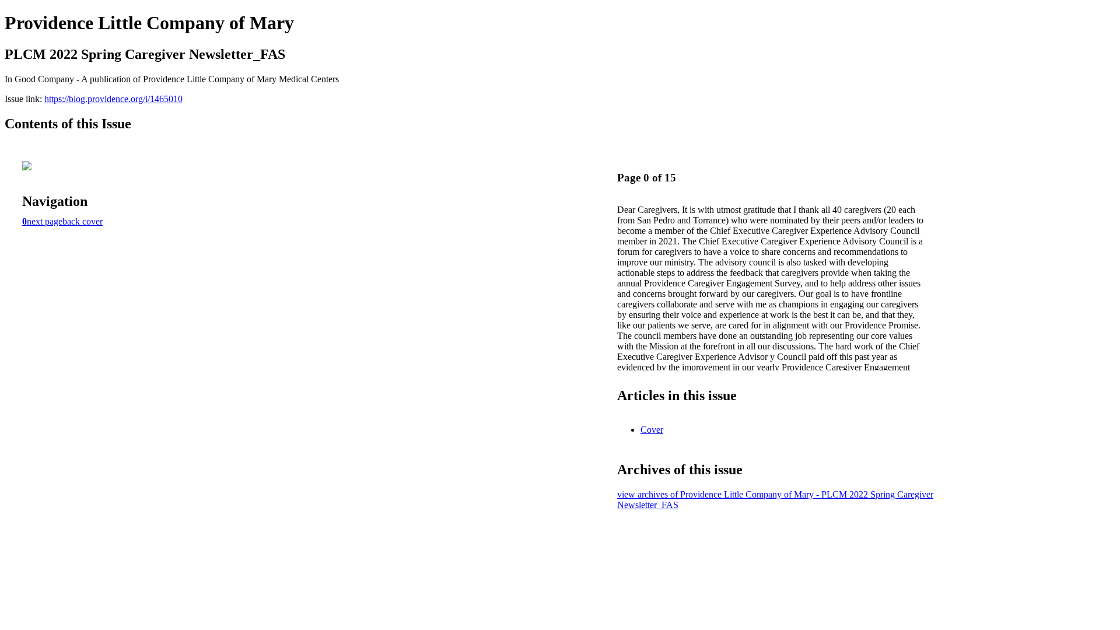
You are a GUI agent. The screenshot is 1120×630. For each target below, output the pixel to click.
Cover (651, 430)
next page (44, 221)
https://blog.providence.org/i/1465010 (113, 99)
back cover (82, 221)
